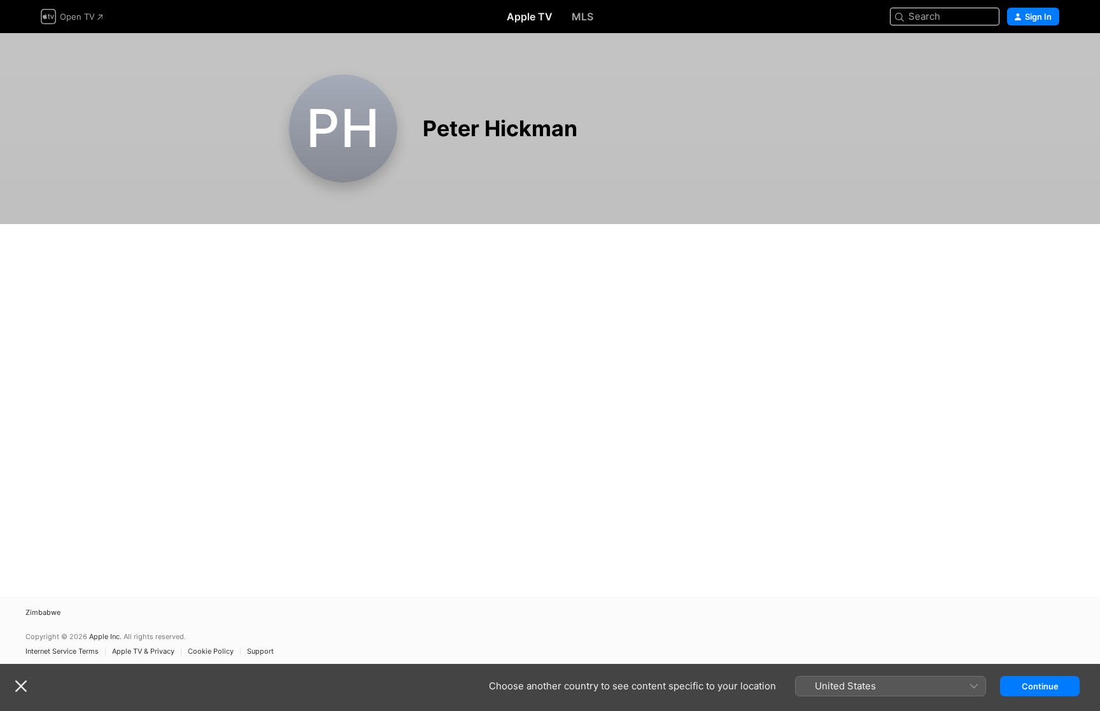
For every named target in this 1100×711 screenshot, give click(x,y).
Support (260, 651)
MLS (582, 16)
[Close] (21, 686)
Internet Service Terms (62, 651)
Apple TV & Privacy (143, 651)
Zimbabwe (42, 612)
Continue (1040, 686)
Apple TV (530, 16)
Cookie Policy (211, 651)
